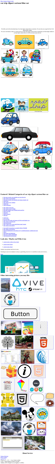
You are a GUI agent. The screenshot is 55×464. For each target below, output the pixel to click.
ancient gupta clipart (8, 247)
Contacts (5, 1)
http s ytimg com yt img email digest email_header (14, 224)
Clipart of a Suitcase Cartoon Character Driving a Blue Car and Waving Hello (25, 152)
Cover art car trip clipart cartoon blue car (6, 109)
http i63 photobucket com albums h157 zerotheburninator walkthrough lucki (20, 230)
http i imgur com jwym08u (9, 208)
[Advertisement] (27, 16)
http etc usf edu (6, 211)
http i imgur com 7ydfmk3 (9, 202)
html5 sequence (6, 214)
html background (7, 223)
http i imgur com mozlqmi (9, 198)
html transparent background (9, 235)
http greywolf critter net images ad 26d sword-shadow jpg (16, 220)
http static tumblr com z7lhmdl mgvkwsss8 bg (13, 210)
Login (12, 1)
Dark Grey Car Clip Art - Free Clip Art (9, 138)
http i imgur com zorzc (8, 207)
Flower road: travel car (24, 167)
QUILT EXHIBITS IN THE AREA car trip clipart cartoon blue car (9, 75)
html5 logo (5, 201)
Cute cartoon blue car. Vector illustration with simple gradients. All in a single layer (9, 124)
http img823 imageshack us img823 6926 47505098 (15, 228)
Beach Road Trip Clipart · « (39, 153)
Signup (9, 1)
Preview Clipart (23, 75)
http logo (5, 215)
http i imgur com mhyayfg (9, 221)
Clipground (7, 459)
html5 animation (7, 205)
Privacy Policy (4, 457)
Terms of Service (4, 456)
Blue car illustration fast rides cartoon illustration (41, 46)
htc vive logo (6, 219)
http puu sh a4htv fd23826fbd (10, 234)
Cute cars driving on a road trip (35, 110)
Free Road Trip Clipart (6, 167)
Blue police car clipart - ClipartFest (8, 153)
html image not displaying (9, 233)
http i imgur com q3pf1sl (9, 225)
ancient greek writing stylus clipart (11, 242)
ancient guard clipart (8, 244)
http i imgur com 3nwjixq (9, 229)
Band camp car (32, 61)
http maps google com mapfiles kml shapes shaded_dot (15, 200)
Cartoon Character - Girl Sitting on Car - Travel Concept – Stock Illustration (24, 59)
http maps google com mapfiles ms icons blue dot (14, 197)
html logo (5, 212)
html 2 (4, 232)
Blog (2, 1)
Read (2, 254)
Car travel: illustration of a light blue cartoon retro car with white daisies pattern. (25, 46)
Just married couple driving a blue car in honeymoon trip (21, 109)
